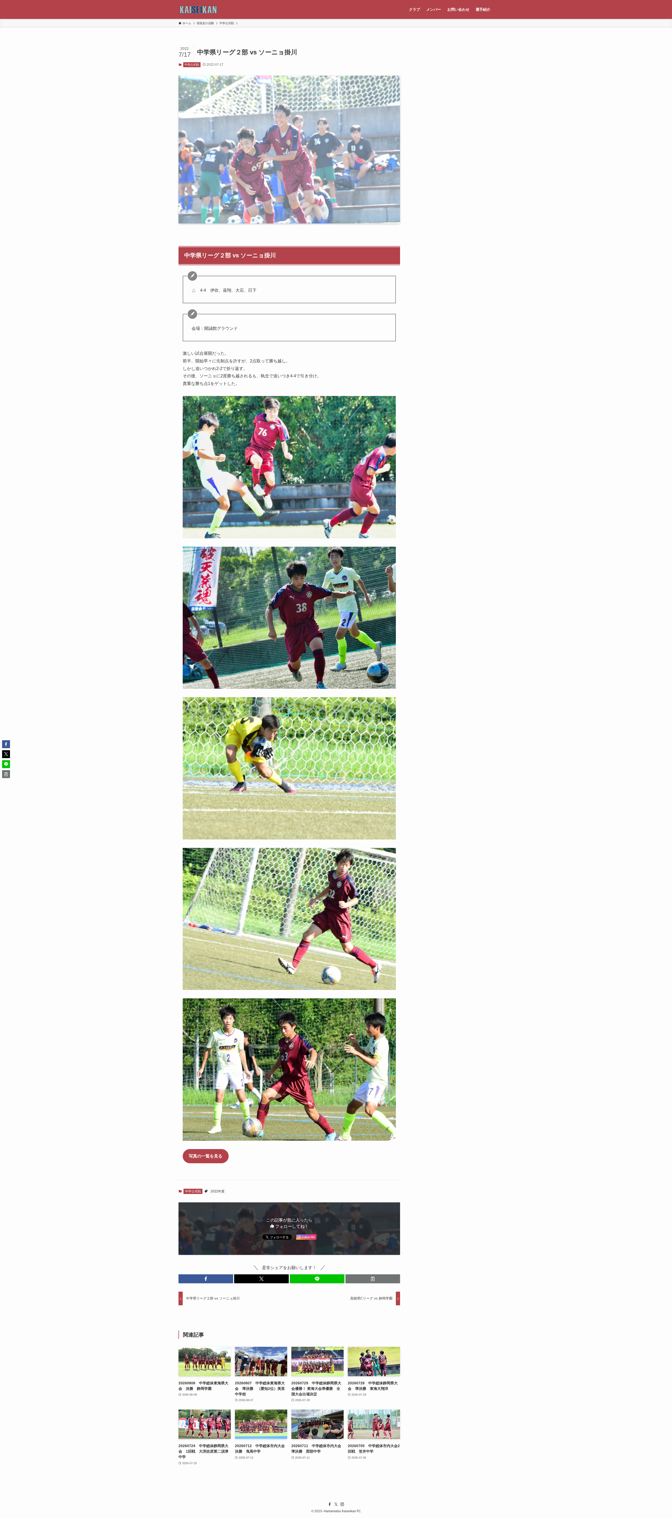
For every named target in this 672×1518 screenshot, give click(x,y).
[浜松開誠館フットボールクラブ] (198, 9)
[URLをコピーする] (372, 1278)
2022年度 (217, 1191)
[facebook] (329, 1504)
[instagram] (342, 1504)
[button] (205, 1278)
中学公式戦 (192, 64)
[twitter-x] (336, 1504)
